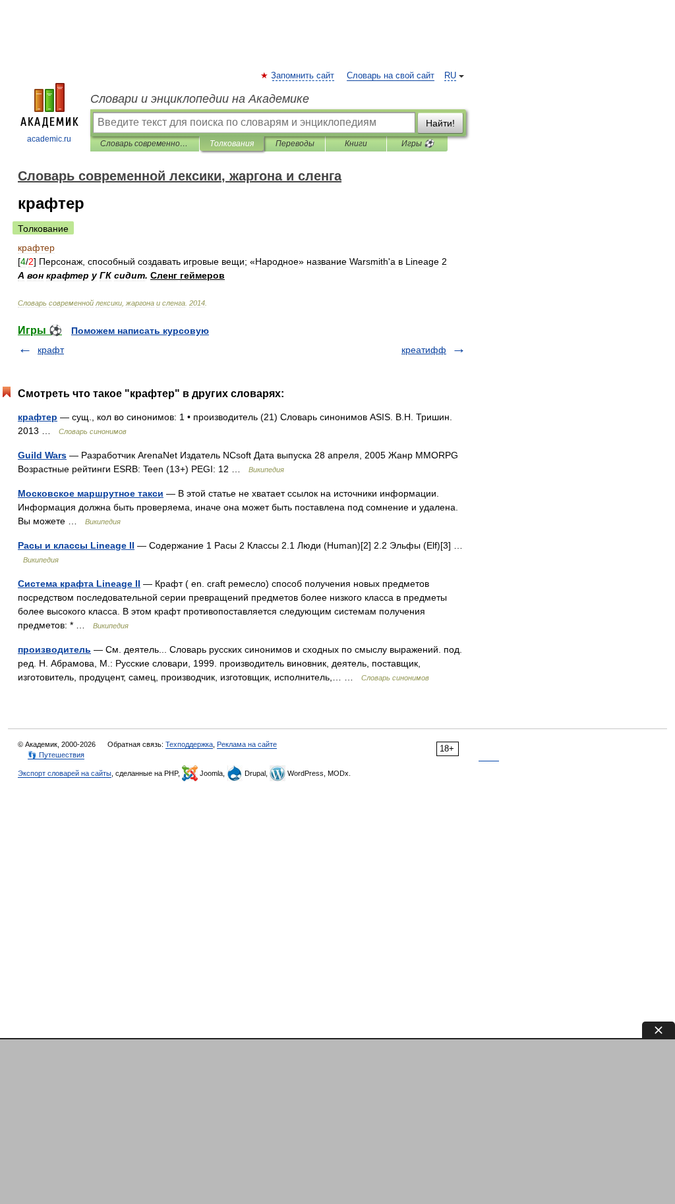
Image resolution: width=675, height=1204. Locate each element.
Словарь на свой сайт (390, 75)
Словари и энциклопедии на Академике (199, 98)
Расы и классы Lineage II (76, 545)
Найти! (440, 123)
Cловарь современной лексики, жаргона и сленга (144, 143)
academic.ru (49, 139)
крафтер (37, 417)
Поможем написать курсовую (140, 330)
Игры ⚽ (417, 143)
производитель (54, 649)
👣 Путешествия (56, 755)
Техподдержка (189, 744)
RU (450, 75)
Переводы (295, 143)
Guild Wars (42, 455)
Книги (356, 143)
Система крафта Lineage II (79, 583)
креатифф (423, 349)
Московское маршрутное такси (90, 493)
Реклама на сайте (247, 744)
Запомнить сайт (303, 75)
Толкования (232, 143)
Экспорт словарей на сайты (64, 773)
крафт (51, 349)
